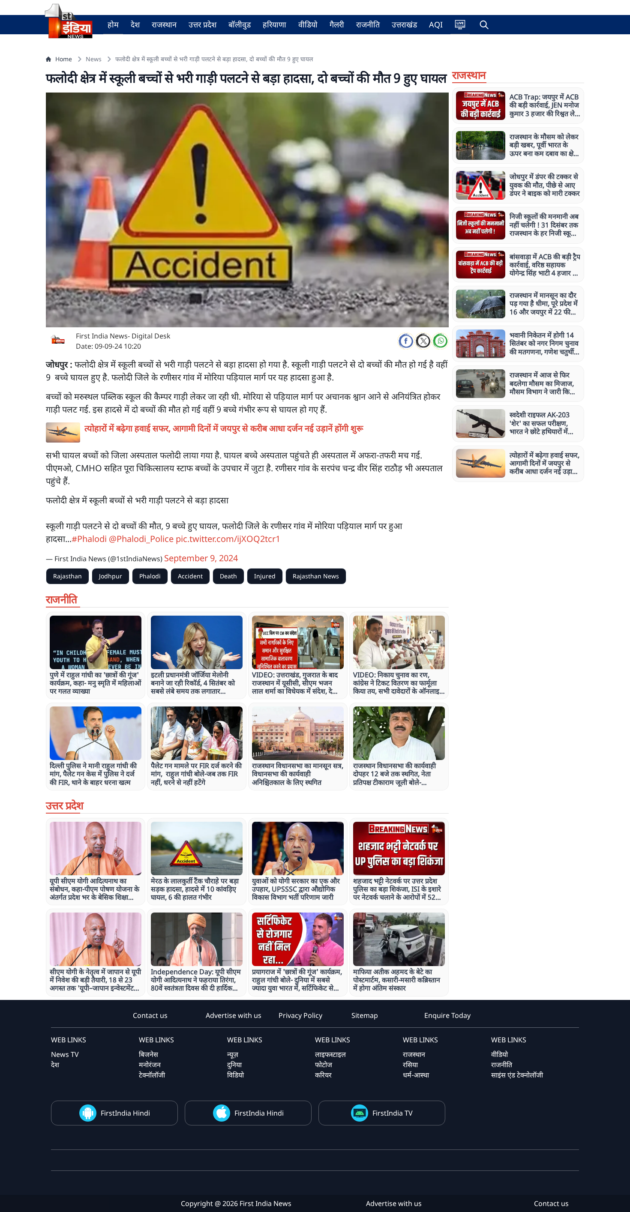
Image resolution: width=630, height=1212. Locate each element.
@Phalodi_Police (141, 539)
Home (63, 59)
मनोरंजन (150, 1064)
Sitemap (364, 1015)
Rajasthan (67, 576)
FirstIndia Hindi (125, 1113)
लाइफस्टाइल (330, 1054)
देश (135, 24)
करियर (323, 1075)
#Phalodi (89, 539)
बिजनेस (148, 1054)
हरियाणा (274, 24)
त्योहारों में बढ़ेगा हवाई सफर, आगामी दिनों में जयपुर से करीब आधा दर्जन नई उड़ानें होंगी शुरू (223, 428)
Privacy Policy (300, 1015)
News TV (65, 1054)
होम (113, 24)
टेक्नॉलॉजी (152, 1075)
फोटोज (323, 1064)
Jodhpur (110, 576)
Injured (265, 576)
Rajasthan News (316, 576)
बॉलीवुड (239, 24)
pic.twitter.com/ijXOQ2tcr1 (228, 539)
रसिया (410, 1064)
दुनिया (234, 1064)
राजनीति (368, 24)
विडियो (235, 1075)
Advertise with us (233, 1015)
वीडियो (308, 24)
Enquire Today (447, 1015)
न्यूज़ (232, 1054)
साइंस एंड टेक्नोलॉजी (517, 1075)
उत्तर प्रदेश (202, 24)
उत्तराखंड (404, 24)
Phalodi (150, 576)
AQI (436, 24)
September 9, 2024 (201, 558)
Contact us (150, 1015)
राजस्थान (164, 24)
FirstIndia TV (392, 1113)
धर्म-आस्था (416, 1075)
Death (228, 576)
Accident (190, 576)
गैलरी (337, 24)
